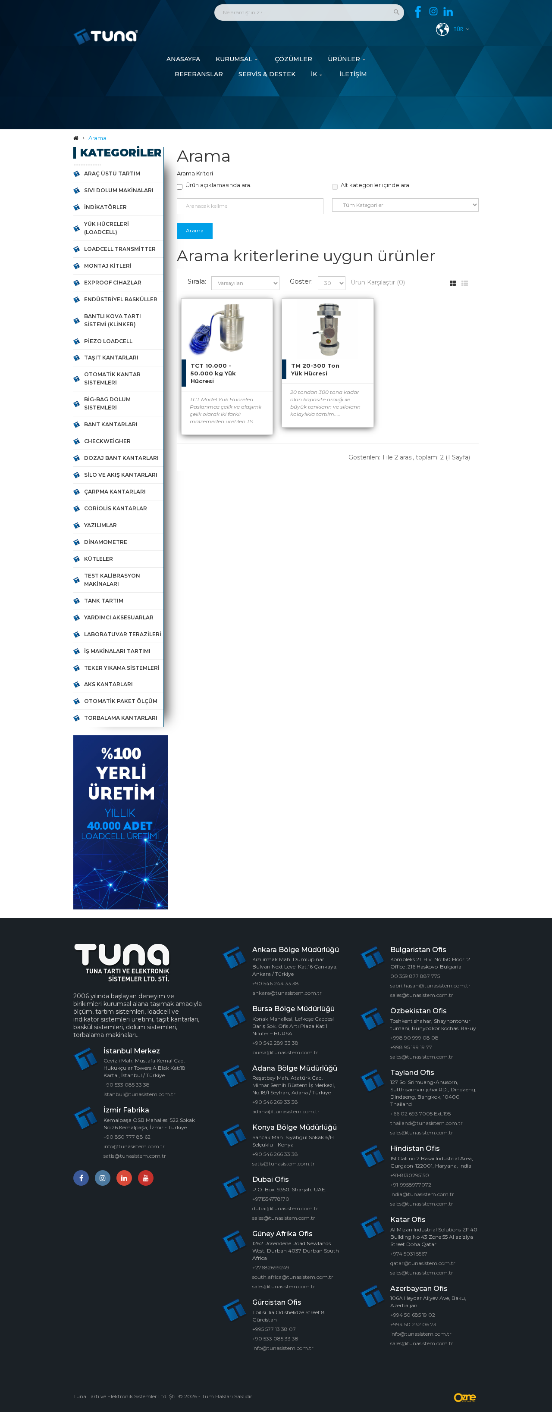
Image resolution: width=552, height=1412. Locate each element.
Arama (97, 137)
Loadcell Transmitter (120, 249)
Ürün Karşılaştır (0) (378, 282)
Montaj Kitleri (108, 265)
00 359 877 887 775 (415, 976)
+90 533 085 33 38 (127, 1084)
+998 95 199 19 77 (411, 1047)
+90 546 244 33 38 (275, 983)
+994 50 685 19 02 (412, 1315)
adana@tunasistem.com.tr (286, 1111)
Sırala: (197, 281)
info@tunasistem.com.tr (134, 1146)
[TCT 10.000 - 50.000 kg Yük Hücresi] (257, 313)
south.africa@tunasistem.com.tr (292, 1277)
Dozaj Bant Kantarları (121, 458)
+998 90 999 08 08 (414, 1037)
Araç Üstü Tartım (112, 173)
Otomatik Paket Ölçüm (120, 701)
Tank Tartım (103, 600)
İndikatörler (105, 207)
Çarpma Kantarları (115, 491)
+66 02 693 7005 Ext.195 (420, 1113)
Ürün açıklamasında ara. (218, 184)
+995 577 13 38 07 (274, 1329)
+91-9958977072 (410, 1184)
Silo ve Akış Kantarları (120, 475)
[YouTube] (146, 1178)
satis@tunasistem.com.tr (135, 1156)
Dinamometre (105, 542)
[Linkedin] (448, 12)
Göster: (301, 281)
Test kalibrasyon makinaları (112, 579)
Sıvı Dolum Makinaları (119, 190)
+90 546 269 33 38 (275, 1102)
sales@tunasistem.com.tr (283, 1218)
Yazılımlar (100, 525)
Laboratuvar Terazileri (122, 634)
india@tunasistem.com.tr (422, 1194)
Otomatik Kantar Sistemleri (112, 378)
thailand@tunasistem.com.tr (426, 1123)
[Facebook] (418, 11)
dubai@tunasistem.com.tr (285, 1208)
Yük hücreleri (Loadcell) (106, 228)
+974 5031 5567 (408, 1253)
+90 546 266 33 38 (275, 1154)
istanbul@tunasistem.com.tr (140, 1094)
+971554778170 (270, 1199)
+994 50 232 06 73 (413, 1324)
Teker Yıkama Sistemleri (122, 668)
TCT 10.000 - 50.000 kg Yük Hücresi (213, 373)
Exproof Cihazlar (112, 282)
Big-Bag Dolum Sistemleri (107, 403)
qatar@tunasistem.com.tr (422, 1263)
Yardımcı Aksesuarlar (119, 617)
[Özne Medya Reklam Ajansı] (466, 1397)
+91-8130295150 (409, 1175)
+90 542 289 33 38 (275, 1043)
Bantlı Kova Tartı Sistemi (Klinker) (112, 320)
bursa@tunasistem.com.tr (285, 1052)
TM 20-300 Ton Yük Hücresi (315, 369)
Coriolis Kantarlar (115, 508)
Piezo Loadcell (108, 341)
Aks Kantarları (108, 684)
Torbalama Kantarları (120, 718)
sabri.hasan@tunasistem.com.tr (430, 985)
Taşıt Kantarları (111, 357)
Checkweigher (107, 441)
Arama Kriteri (195, 173)
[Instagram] (433, 11)
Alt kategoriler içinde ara (375, 184)
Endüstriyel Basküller (120, 299)
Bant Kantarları (111, 424)
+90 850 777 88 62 (127, 1137)
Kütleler (98, 559)
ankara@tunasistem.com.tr (287, 993)
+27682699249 (270, 1267)
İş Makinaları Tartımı (117, 651)
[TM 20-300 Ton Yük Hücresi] (358, 313)
